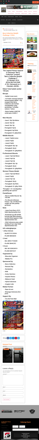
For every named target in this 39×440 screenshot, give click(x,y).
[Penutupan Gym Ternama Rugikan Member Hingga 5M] (18, 355)
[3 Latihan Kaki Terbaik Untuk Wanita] (29, 112)
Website (4, 395)
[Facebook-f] (1, 3)
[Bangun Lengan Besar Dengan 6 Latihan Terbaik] (29, 83)
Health (5, 16)
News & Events (8, 19)
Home (2, 16)
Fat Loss (20, 16)
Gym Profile (14, 19)
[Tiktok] (6, 1)
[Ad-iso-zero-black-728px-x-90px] (22, 8)
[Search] (37, 20)
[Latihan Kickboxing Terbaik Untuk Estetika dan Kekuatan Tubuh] (29, 97)
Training (16, 16)
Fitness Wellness (11, 16)
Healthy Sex (6, 349)
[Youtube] (6, 3)
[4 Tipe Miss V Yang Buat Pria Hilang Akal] (8, 355)
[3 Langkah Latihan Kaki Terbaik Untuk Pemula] (29, 71)
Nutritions (3, 19)
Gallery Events (20, 19)
